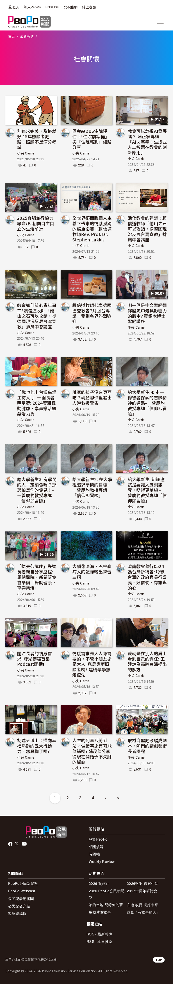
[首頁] (29, 22)
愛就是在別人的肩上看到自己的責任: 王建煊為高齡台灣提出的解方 (147, 661)
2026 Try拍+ (99, 883)
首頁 (11, 37)
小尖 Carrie (25, 153)
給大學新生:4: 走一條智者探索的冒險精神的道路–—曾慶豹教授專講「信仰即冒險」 (147, 402)
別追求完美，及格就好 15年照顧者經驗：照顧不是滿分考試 (36, 139)
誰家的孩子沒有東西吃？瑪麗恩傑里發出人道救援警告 (92, 397)
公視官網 (70, 7)
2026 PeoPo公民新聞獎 (106, 894)
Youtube (24, 844)
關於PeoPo (98, 839)
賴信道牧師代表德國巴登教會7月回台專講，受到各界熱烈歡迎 (92, 313)
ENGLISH (52, 7)
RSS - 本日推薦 (99, 941)
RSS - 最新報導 (99, 934)
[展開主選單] (160, 21)
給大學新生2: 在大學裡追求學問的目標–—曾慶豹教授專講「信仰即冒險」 (92, 487)
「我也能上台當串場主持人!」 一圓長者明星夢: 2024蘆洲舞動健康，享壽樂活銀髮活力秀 (36, 402)
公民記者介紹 (19, 906)
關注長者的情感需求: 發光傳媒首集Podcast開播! (34, 658)
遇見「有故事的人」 (143, 912)
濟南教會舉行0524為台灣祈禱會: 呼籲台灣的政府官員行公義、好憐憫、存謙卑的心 (147, 577)
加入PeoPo (32, 7)
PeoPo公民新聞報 (23, 883)
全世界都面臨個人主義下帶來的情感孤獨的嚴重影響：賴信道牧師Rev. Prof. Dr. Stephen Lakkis (92, 228)
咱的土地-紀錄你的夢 (106, 904)
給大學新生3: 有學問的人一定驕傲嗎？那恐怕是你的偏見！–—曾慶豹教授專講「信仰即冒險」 (37, 490)
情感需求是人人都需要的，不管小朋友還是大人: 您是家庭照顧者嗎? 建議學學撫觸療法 (92, 664)
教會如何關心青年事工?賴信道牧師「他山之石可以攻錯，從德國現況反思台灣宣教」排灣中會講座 (36, 316)
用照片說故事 (100, 912)
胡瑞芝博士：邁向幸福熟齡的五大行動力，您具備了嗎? (36, 745)
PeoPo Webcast (21, 890)
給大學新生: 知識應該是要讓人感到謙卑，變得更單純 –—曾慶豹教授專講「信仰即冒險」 (147, 490)
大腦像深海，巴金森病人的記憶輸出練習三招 (92, 571)
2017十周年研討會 (142, 890)
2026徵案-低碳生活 (143, 883)
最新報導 (27, 37)
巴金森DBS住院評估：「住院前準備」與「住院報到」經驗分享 (92, 139)
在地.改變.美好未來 (142, 904)
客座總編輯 (17, 913)
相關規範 (96, 846)
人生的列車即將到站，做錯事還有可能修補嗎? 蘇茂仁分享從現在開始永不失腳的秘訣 (92, 751)
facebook (10, 844)
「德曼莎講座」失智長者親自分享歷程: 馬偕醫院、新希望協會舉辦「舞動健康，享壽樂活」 (36, 577)
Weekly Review (102, 861)
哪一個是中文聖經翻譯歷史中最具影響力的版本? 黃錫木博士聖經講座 (147, 313)
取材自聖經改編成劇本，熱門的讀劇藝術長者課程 (147, 745)
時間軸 (94, 854)
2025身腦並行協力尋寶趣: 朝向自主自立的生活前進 (35, 223)
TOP (159, 960)
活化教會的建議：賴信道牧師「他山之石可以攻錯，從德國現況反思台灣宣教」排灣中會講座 (147, 228)
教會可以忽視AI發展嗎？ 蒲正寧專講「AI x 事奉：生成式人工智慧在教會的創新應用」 (147, 141)
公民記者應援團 (21, 898)
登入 (15, 7)
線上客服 (89, 7)
